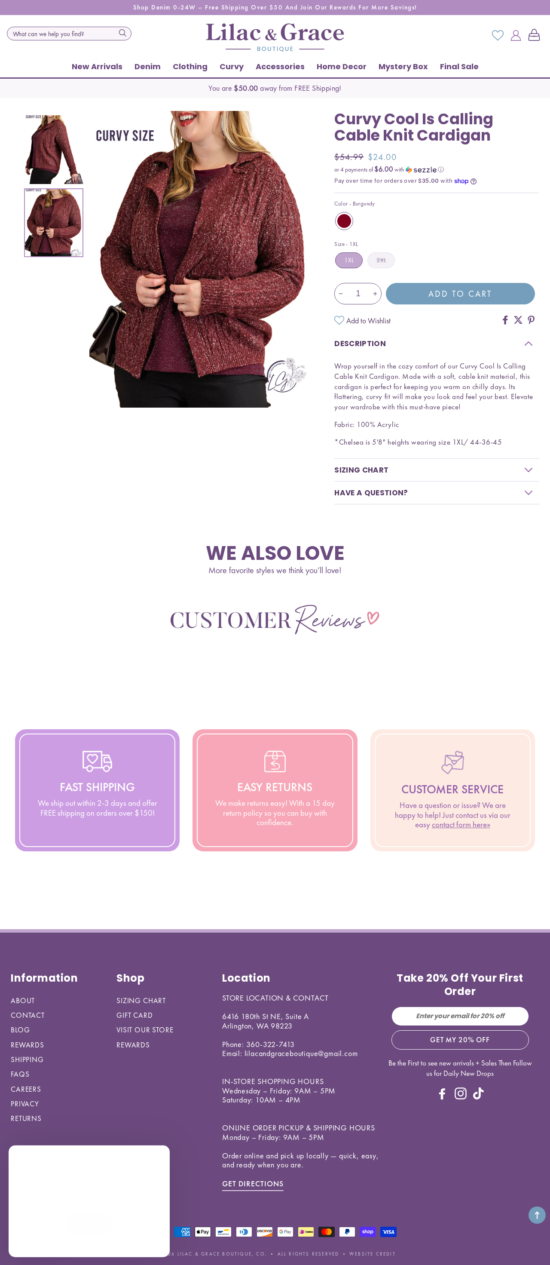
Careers (26, 1089)
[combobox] (69, 33)
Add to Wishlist (368, 320)
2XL (381, 260)
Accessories (280, 66)
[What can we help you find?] (122, 32)
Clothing (190, 66)
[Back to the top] (537, 1215)
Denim (147, 66)
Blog (20, 1030)
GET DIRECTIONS (253, 1183)
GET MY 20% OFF (460, 1039)
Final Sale (459, 66)
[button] (536, 36)
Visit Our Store (145, 1030)
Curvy (232, 66)
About (23, 1000)
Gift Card (134, 1015)
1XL (349, 260)
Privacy (25, 1103)
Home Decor (342, 66)
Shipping (27, 1059)
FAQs (20, 1074)
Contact (28, 1015)
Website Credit (372, 1254)
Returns (26, 1118)
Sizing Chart (141, 1000)
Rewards (27, 1045)
